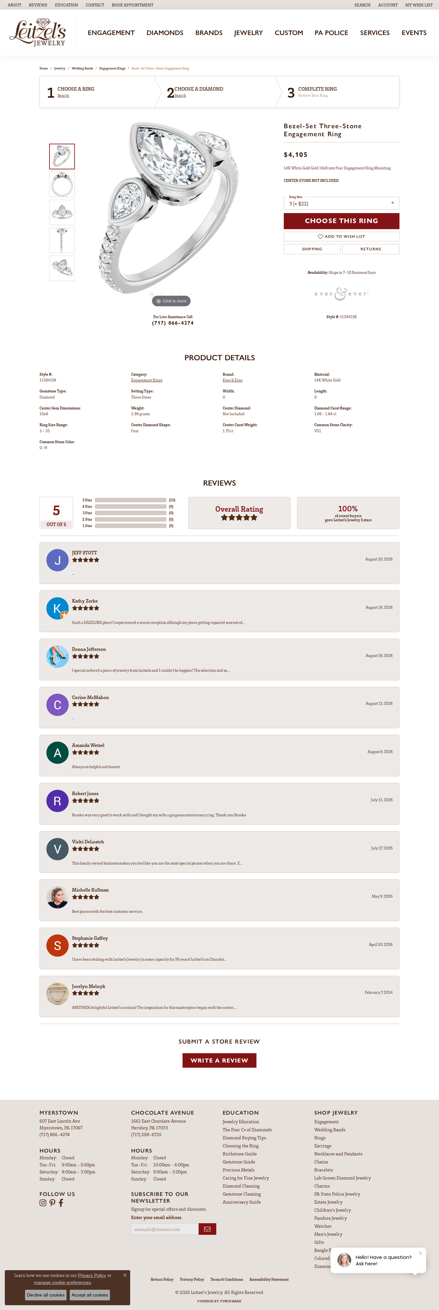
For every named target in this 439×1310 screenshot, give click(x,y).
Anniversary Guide (242, 1202)
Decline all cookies (46, 1294)
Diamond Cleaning (241, 1186)
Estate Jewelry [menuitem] (328, 1202)
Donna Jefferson (89, 649)
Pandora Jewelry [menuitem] (330, 1218)
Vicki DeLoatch (88, 841)
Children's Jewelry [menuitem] (332, 1210)
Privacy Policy (192, 1279)
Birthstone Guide (240, 1153)
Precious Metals (239, 1169)
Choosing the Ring (241, 1145)
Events (414, 33)
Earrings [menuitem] (322, 1145)
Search (63, 95)
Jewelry (248, 33)
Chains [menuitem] (321, 1161)
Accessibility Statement (269, 1279)
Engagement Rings (112, 68)
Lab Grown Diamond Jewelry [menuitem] (342, 1177)
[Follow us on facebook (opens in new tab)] (60, 1203)
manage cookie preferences (62, 1282)
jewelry (59, 68)
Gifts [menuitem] (319, 1242)
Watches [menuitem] (322, 1226)
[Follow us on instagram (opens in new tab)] (43, 1203)
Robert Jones (85, 793)
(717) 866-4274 (173, 323)
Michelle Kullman (90, 890)
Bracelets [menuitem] (323, 1169)
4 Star (87, 506)
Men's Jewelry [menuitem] (328, 1234)
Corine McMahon (90, 697)
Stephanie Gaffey (90, 938)
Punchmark (230, 1301)
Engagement (111, 33)
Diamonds (165, 33)
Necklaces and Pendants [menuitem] (338, 1153)
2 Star (87, 519)
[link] (13, 5)
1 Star (87, 525)
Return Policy (162, 1279)
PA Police (331, 33)
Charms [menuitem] (322, 1186)
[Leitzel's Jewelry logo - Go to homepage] (39, 32)
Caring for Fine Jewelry (246, 1177)
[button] (66, 5)
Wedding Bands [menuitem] (329, 1129)
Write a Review (219, 1060)
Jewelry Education (241, 1121)
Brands (209, 33)
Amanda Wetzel (88, 745)
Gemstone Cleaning (242, 1194)
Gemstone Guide (239, 1161)
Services (375, 33)
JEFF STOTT (84, 552)
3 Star (87, 512)
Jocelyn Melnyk (88, 986)
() (172, 500)
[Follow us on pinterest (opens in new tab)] (52, 1203)
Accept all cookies (90, 1294)
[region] (171, 212)
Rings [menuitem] (320, 1137)
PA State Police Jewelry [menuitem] (337, 1194)
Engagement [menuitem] (326, 1121)
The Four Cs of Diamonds (247, 1129)
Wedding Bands (82, 68)
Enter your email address (156, 1217)
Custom (289, 33)
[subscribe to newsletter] (207, 1229)
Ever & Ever (233, 380)
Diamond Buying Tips (244, 1137)
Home (44, 68)
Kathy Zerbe (85, 601)
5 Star (87, 500)
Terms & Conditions (227, 1279)
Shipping (312, 249)
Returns (371, 249)
